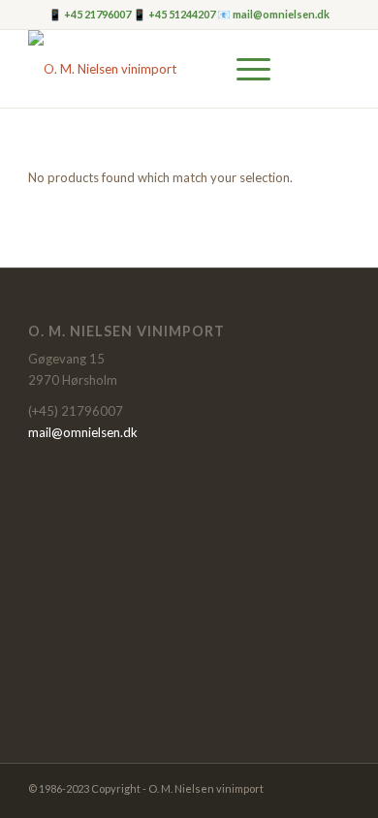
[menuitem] (160, 69)
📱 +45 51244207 (175, 14)
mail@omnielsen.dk (83, 432)
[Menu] (243, 69)
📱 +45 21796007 (90, 14)
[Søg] (198, 69)
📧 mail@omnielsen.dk (273, 14)
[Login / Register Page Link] (160, 69)
